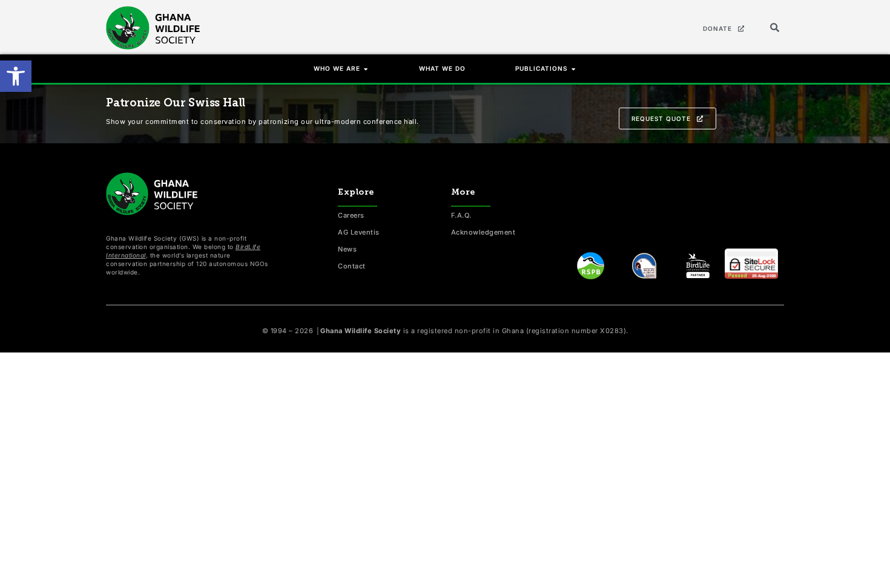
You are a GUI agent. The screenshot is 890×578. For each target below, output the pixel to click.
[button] (15, 76)
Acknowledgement (483, 232)
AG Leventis (359, 232)
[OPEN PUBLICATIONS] (574, 68)
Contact (352, 266)
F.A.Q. (461, 215)
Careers (351, 215)
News (347, 249)
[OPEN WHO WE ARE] (366, 68)
